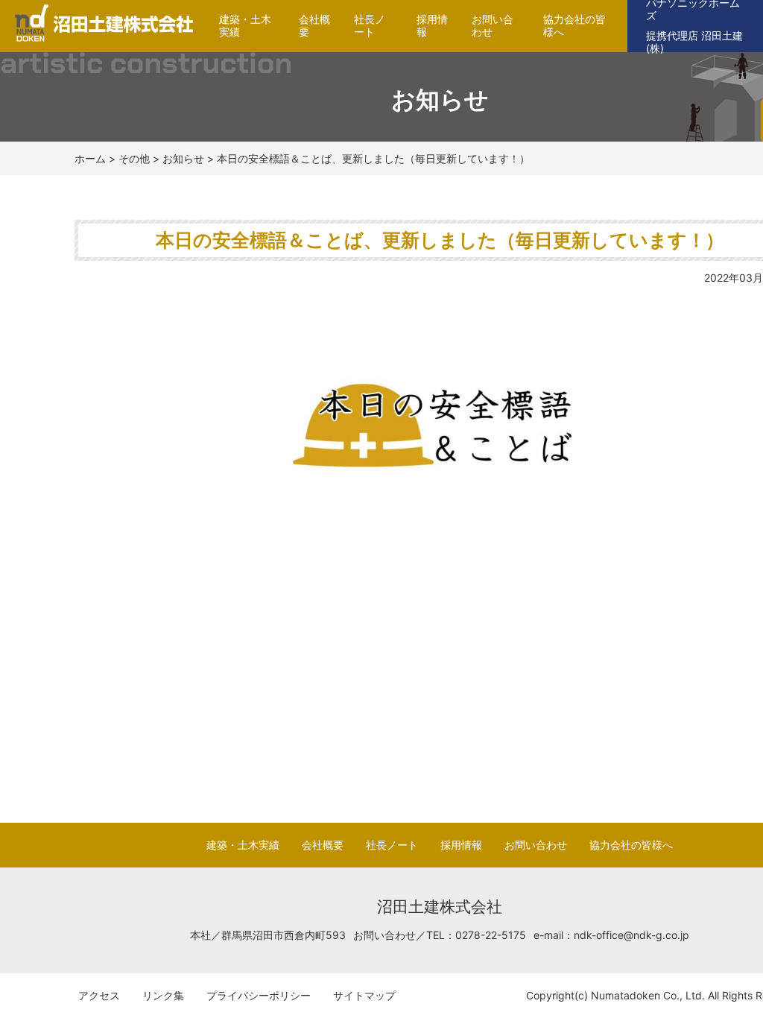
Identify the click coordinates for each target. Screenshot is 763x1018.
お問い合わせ (492, 25)
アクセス (99, 995)
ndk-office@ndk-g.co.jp (631, 935)
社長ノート (369, 25)
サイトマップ (364, 995)
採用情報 (432, 25)
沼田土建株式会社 (98, 41)
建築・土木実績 (245, 25)
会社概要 (314, 25)
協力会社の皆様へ (574, 25)
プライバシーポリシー (258, 995)
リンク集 (163, 995)
